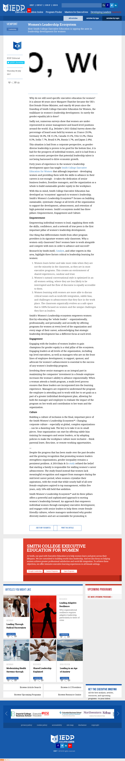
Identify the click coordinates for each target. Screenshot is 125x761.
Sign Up (47, 5)
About (32, 5)
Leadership (11, 634)
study (72, 463)
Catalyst (60, 250)
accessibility (57, 725)
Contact (39, 5)
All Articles (73, 18)
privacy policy (26, 725)
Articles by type (92, 18)
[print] (18, 83)
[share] (12, 83)
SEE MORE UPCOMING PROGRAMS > (100, 597)
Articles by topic (112, 18)
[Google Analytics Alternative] (5, 759)
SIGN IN (55, 5)
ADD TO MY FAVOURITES (43, 528)
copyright (95, 725)
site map (70, 725)
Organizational (12, 678)
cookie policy (42, 725)
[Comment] (15, 83)
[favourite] (9, 83)
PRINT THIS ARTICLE (67, 528)
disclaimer (82, 725)
